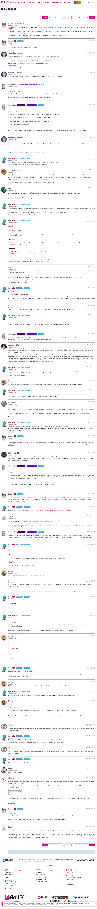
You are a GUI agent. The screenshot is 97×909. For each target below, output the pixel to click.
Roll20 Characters (9, 874)
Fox (9, 267)
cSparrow (11, 778)
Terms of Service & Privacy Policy (30, 859)
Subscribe (78, 2)
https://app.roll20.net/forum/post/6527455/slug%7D (51, 499)
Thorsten (11, 170)
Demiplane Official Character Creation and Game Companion (48, 870)
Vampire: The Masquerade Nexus (44, 876)
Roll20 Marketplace (10, 876)
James (11, 622)
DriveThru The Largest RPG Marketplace (12, 881)
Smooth (11, 581)
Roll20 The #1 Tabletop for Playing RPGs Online (15, 870)
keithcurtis (12, 84)
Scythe (10, 516)
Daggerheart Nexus (40, 874)
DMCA (39, 859)
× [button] (95, 903)
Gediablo (11, 345)
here (57, 904)
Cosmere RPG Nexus (41, 879)
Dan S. (11, 813)
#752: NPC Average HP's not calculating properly (22, 565)
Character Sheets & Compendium (18, 12)
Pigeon (10, 381)
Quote (15, 25)
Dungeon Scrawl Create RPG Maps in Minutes (73, 870)
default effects (13, 97)
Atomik (10, 725)
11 (80, 17)
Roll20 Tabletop (9, 872)
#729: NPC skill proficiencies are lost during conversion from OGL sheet (28, 252)
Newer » (92, 17)
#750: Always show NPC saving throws (20, 245)
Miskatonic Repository (71, 883)
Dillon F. (12, 473)
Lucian (10, 23)
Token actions (11, 763)
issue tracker (17, 339)
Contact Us (43, 859)
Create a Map (69, 872)
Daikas (10, 188)
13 (87, 17)
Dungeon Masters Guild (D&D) (73, 877)
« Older (45, 17)
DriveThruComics (9, 883)
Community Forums (5, 12)
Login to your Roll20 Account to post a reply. (25, 852)
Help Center (48, 859)
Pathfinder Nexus (40, 872)
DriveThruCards (9, 887)
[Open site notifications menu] (88, 2)
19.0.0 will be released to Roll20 (16, 261)
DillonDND (12, 453)
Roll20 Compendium (10, 878)
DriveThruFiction (9, 885)
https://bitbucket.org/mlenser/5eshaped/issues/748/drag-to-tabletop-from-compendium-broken (48, 510)
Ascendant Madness (15, 53)
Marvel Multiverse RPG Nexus (43, 878)
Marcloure (12, 402)
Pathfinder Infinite (70, 879)
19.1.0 (10, 550)
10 (76, 17)
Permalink (10, 25)
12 (83, 17)
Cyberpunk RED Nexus (41, 881)
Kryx (10, 158)
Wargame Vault (8, 889)
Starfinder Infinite (70, 881)
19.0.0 (10, 226)
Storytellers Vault (70, 884)
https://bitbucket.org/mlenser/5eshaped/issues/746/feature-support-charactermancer (73, 174)
